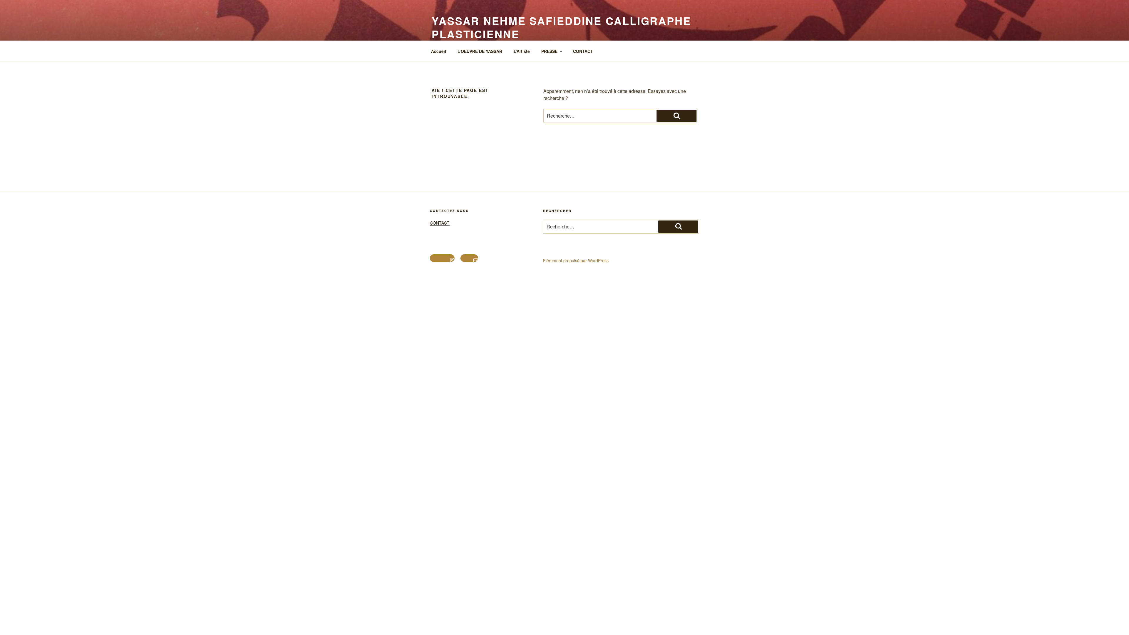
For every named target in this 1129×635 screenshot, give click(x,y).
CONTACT (583, 51)
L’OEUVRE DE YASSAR (479, 51)
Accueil (438, 51)
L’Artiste (522, 51)
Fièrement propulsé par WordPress (576, 260)
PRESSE (549, 51)
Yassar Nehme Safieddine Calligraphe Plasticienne (561, 27)
